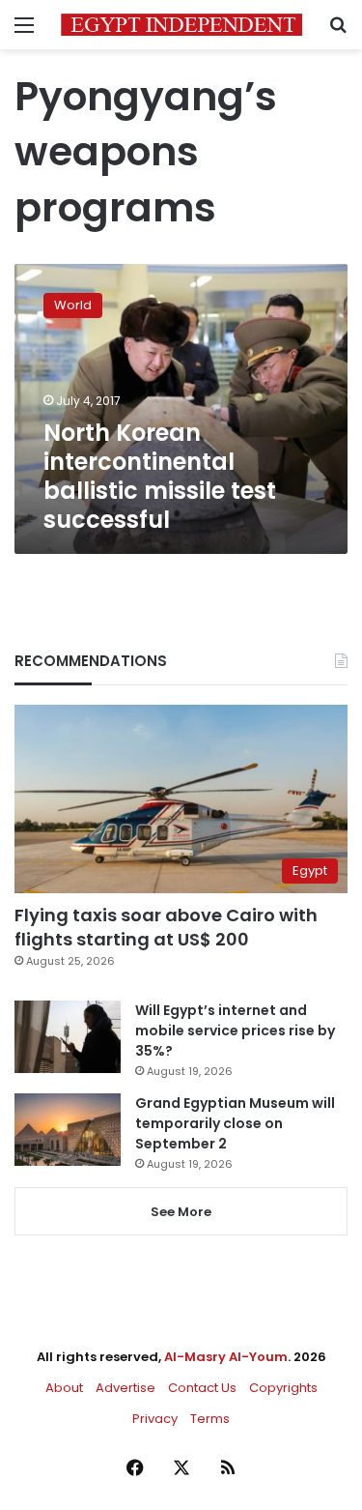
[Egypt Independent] (181, 25)
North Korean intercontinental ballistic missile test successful (159, 476)
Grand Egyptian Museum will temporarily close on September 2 (235, 1123)
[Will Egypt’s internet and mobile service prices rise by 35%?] (67, 1037)
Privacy (155, 1418)
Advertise (125, 1388)
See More (181, 1212)
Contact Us (202, 1388)
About (64, 1388)
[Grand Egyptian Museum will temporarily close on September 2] (67, 1129)
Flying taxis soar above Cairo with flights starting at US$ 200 (166, 927)
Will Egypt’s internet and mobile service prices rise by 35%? (235, 1030)
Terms (210, 1418)
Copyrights (283, 1388)
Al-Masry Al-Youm (226, 1357)
